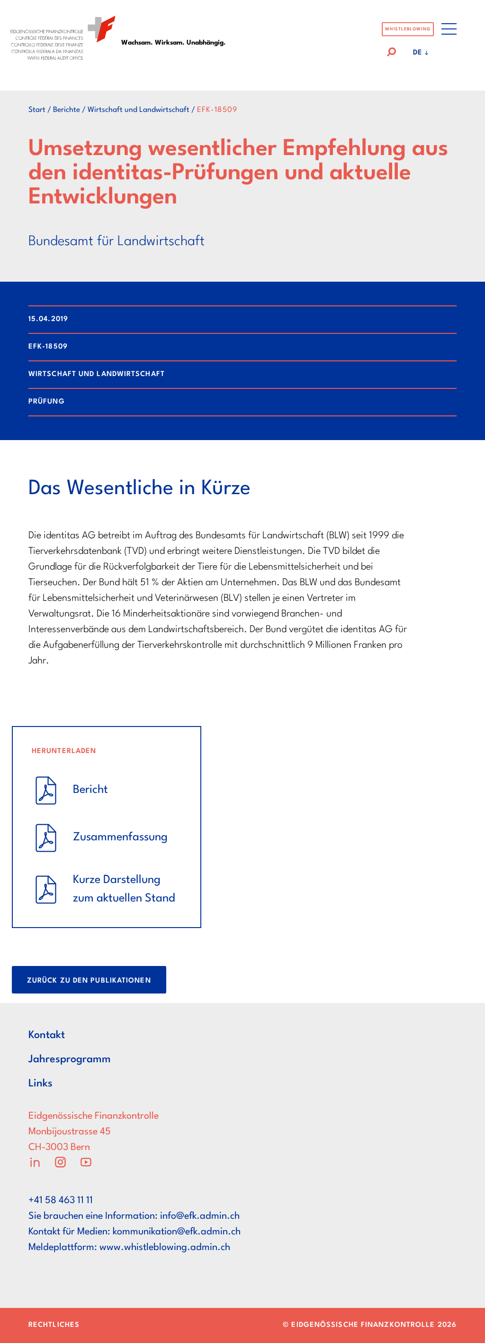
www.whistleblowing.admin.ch (164, 1247)
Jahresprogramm (69, 1059)
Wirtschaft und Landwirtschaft (138, 110)
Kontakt (46, 1035)
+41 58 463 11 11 (60, 1200)
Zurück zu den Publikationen (89, 980)
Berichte (66, 110)
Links (40, 1083)
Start (36, 110)
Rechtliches (54, 1325)
